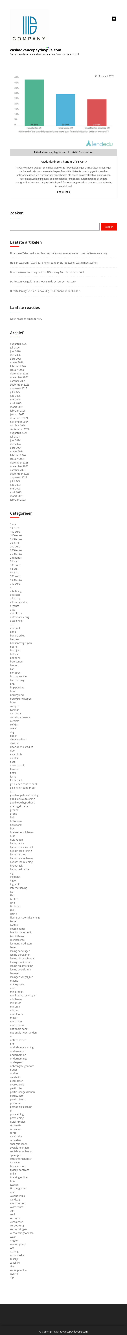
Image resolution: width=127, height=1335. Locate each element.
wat (12, 1248)
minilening (16, 999)
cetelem (14, 721)
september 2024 (19, 429)
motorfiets (16, 1021)
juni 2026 (15, 351)
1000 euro (16, 535)
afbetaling (16, 591)
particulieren (17, 1099)
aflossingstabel (19, 602)
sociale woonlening (21, 1151)
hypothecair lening (21, 850)
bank (13, 632)
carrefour (15, 713)
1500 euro (16, 539)
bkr (12, 669)
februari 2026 (18, 366)
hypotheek (16, 865)
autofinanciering (19, 617)
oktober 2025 (18, 381)
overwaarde (17, 1084)
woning (14, 1251)
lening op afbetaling (21, 966)
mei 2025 (15, 399)
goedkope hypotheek (22, 802)
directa (14, 743)
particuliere (17, 1095)
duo (12, 750)
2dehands (16, 557)
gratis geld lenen (19, 806)
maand (14, 980)
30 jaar (14, 561)
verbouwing (17, 1225)
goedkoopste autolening (24, 795)
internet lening (18, 888)
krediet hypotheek (20, 932)
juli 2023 (15, 481)
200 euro (15, 546)
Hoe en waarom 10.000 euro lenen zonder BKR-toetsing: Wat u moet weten (53, 262)
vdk (12, 1210)
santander (16, 1136)
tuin (12, 1181)
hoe (12, 828)
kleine (13, 914)
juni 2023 (15, 485)
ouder (13, 1069)
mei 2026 (15, 355)
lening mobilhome (20, 962)
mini (12, 988)
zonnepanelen (18, 1270)
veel (12, 1214)
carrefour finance (20, 717)
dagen (13, 735)
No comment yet (84, 152)
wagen (14, 1240)
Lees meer (63, 192)
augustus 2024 (18, 433)
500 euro (15, 576)
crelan (13, 728)
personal (15, 1103)
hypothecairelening (21, 862)
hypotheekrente (19, 869)
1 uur (13, 524)
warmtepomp (18, 1244)
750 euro (15, 583)
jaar (12, 891)
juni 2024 (15, 440)
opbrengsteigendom (22, 1066)
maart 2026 (16, 362)
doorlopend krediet (21, 747)
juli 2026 (15, 347)
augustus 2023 (18, 477)
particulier (16, 1088)
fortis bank (16, 780)
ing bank (15, 876)
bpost (13, 702)
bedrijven (15, 650)
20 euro (14, 543)
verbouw (15, 1218)
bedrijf (14, 646)
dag (12, 732)
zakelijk (14, 1259)
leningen (15, 973)
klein (12, 910)
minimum (15, 1003)
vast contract (17, 1203)
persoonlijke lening (21, 1107)
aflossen (15, 594)
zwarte (14, 1273)
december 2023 (19, 462)
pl (11, 1110)
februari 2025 (18, 410)
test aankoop (17, 1166)
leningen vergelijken (21, 977)
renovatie (15, 1125)
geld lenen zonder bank (23, 784)
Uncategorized (18, 1188)
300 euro (15, 565)
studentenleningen (21, 1158)
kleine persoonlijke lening (25, 917)
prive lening (17, 1114)
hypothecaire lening (21, 858)
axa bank (15, 628)
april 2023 (16, 492)
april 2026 (16, 358)
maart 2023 (16, 496)
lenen (13, 947)
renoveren (16, 1129)
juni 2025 (15, 395)
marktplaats (17, 984)
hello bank (16, 821)
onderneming (18, 1055)
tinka (13, 1173)
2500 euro (16, 554)
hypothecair (17, 843)
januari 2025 (17, 414)
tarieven (15, 1162)
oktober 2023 (18, 470)
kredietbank (17, 936)
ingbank (14, 884)
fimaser (14, 769)
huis (12, 836)
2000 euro (16, 550)
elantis (14, 758)
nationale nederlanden (23, 1032)
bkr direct (15, 672)
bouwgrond (17, 695)
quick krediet (17, 1121)
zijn (12, 1266)
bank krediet (17, 635)
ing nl (13, 880)
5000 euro (16, 580)
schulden (15, 1140)
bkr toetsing (17, 680)
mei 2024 (15, 444)
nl (11, 1036)
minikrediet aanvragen (23, 995)
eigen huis (16, 754)
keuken (14, 899)
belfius (14, 654)
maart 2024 (16, 451)
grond (13, 813)
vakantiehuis (17, 1196)
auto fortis (16, 613)
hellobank (16, 825)
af (11, 587)
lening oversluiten (20, 969)
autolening (16, 620)
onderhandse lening (22, 1047)
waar (13, 1236)
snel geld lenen (19, 1144)
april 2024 (16, 447)
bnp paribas (17, 687)
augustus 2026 (18, 344)
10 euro (14, 528)
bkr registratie (18, 676)
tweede (14, 1184)
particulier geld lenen (22, 1092)
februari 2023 (18, 499)
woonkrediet (17, 1255)
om (12, 1043)
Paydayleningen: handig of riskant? (63, 161)
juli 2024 (15, 436)
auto (12, 609)
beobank (15, 658)
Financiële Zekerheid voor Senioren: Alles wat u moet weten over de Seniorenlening (58, 253)
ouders (14, 1073)
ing (12, 873)
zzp (12, 1277)
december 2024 (19, 418)
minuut (14, 1010)
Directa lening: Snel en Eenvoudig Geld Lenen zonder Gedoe (45, 291)
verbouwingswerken (22, 1233)
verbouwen (16, 1222)
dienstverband (18, 739)
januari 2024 (17, 459)
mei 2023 (15, 488)
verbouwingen (18, 1229)
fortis (13, 776)
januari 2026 (17, 370)
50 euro (14, 572)
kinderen (15, 906)
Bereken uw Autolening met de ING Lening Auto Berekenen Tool (47, 272)
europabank (17, 765)
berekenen (16, 661)
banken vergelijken (21, 643)
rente (13, 1132)
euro (13, 761)
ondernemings (18, 1058)
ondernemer (17, 1051)
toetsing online (19, 1177)
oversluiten (16, 1081)
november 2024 (19, 421)
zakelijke (15, 1262)
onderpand (16, 1062)
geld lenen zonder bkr (22, 787)
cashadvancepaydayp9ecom (51, 152)
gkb (12, 791)
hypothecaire (18, 854)
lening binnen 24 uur (22, 958)
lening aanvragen (20, 951)
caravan (14, 709)
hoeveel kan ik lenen (22, 832)
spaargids (16, 1155)
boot (13, 691)
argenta (14, 606)
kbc (12, 895)
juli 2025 (15, 392)
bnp (12, 684)
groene (14, 810)
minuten (15, 1006)
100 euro (15, 531)
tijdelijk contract (19, 1170)
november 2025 (19, 377)
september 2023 (19, 473)
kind (12, 902)
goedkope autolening (22, 799)
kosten (14, 925)
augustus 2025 (18, 388)
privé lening (17, 1118)
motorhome (17, 1025)
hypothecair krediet (21, 847)
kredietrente (17, 940)
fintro (13, 773)
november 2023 (19, 466)
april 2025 (16, 403)
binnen (14, 665)
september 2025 (19, 384)
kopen (13, 921)
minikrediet (16, 991)
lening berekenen (20, 954)
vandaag (15, 1199)
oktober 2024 (18, 425)
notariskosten (18, 1040)
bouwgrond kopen (21, 698)
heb (12, 817)
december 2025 (19, 373)
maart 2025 (16, 407)
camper (14, 706)
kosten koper (17, 928)
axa (12, 624)
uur (12, 1192)
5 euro (14, 568)
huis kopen (16, 839)
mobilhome (17, 1014)
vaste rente (16, 1207)
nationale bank (18, 1029)
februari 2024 (18, 455)
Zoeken (17, 213)
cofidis (14, 724)
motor (14, 1017)
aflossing (15, 598)
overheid (15, 1077)
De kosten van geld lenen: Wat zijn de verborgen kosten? (43, 281)
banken (14, 639)
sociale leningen (19, 1147)
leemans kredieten (21, 943)
